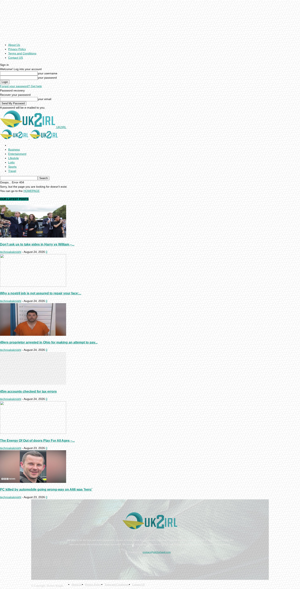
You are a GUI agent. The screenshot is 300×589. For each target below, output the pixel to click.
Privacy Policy (17, 49)
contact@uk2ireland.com (157, 552)
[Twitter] (68, 562)
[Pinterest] (57, 562)
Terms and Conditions (22, 53)
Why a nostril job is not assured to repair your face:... (40, 293)
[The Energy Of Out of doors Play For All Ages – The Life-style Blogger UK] (33, 432)
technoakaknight (10, 251)
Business (14, 149)
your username (47, 73)
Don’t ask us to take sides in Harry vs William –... (37, 244)
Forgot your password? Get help (21, 86)
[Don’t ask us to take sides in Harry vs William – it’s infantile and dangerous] (33, 236)
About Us (14, 44)
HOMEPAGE (31, 191)
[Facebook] (35, 562)
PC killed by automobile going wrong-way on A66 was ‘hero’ (46, 489)
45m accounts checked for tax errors (28, 391)
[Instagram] (46, 562)
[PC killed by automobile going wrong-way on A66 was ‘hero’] (33, 481)
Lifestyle (13, 158)
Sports (12, 166)
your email (44, 99)
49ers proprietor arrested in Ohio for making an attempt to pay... (49, 342)
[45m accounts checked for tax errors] (33, 383)
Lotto (11, 162)
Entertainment (17, 153)
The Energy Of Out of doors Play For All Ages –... (37, 440)
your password (47, 77)
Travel (12, 171)
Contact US (15, 57)
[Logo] (14, 138)
